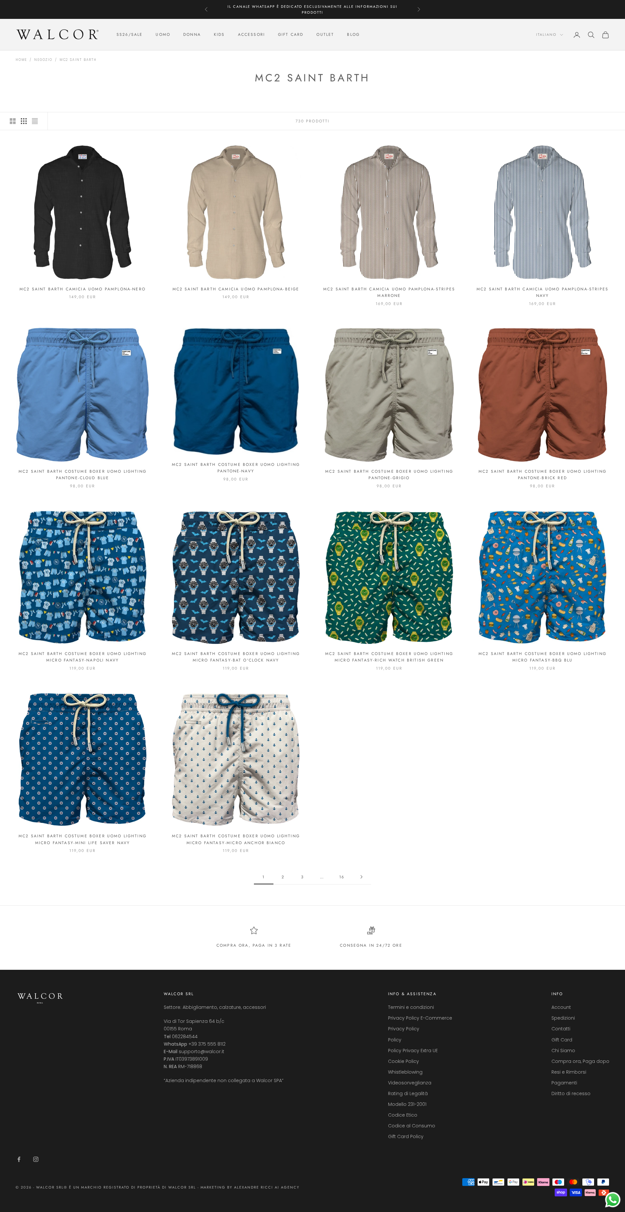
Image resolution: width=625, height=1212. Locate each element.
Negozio (43, 59)
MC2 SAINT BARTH (78, 59)
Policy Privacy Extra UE (413, 1050)
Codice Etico (402, 1115)
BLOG (353, 35)
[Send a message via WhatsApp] (613, 1200)
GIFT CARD (290, 35)
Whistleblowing (405, 1072)
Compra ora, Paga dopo (580, 1061)
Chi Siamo (563, 1050)
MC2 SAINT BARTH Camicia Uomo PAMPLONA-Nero (83, 289)
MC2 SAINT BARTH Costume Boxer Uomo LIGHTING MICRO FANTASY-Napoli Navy (82, 657)
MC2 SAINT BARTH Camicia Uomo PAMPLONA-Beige (236, 289)
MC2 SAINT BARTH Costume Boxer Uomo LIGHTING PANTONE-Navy (236, 468)
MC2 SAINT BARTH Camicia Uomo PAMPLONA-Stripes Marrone (389, 292)
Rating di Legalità (408, 1093)
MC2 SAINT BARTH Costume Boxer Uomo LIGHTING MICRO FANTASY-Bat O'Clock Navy (236, 657)
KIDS (219, 35)
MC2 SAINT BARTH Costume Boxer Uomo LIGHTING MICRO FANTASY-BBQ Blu (542, 657)
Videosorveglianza (409, 1083)
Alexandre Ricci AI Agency (266, 1187)
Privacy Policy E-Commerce (420, 1018)
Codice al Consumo (411, 1125)
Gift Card (561, 1040)
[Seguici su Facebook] (19, 1159)
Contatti (560, 1028)
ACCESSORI (251, 35)
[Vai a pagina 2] (361, 877)
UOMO (163, 35)
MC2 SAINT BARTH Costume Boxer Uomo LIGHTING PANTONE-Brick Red (542, 474)
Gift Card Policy (406, 1136)
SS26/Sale (130, 35)
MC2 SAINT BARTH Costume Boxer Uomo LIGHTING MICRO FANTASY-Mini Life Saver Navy (82, 839)
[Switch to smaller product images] (24, 121)
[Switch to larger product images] (13, 121)
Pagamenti (564, 1083)
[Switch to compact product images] (35, 121)
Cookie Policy (403, 1061)
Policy (394, 1040)
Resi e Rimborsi (568, 1072)
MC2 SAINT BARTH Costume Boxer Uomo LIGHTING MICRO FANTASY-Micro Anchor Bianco (236, 839)
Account (561, 1007)
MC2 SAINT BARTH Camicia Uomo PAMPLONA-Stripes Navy (542, 292)
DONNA (192, 35)
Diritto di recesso (570, 1093)
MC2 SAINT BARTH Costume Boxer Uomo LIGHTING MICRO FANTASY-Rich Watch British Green (389, 657)
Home (21, 59)
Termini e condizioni (411, 1007)
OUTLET (325, 35)
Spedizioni (563, 1018)
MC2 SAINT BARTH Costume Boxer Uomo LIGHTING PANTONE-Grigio (389, 474)
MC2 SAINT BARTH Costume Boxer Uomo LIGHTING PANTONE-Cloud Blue (82, 474)
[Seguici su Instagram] (36, 1159)
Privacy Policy (403, 1028)
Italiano (546, 34)
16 (341, 877)
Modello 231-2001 (407, 1104)
